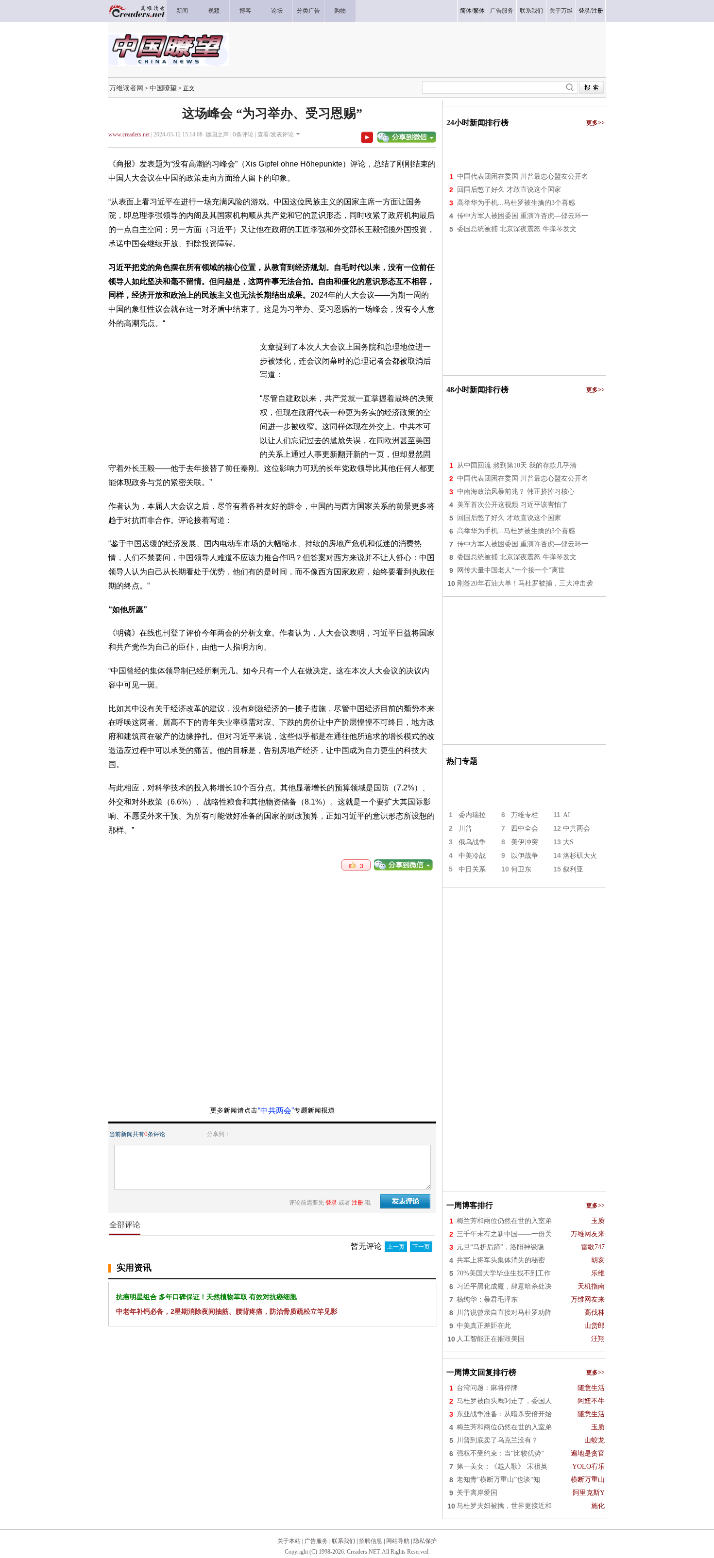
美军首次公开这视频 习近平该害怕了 (512, 504)
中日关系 (472, 869)
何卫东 (521, 869)
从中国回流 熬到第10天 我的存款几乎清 (517, 465)
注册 (597, 10)
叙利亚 (573, 869)
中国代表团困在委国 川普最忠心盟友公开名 (522, 176)
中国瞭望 (163, 88)
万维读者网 (126, 88)
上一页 (396, 1246)
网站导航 (397, 1541)
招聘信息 (370, 1541)
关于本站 (289, 1541)
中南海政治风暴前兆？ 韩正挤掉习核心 (516, 491)
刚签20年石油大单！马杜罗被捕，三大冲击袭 (525, 583)
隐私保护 (425, 1541)
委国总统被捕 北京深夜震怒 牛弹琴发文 (517, 229)
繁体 (479, 10)
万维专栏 (524, 815)
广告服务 (316, 1541)
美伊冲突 (524, 842)
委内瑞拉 (472, 815)
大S (568, 842)
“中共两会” (276, 1110)
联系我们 (343, 1541)
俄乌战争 (472, 842)
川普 (465, 828)
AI (566, 815)
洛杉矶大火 (580, 855)
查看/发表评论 (275, 134)
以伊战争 (524, 855)
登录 (584, 10)
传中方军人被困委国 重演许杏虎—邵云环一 (522, 215)
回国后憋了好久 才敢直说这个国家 (509, 189)
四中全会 (524, 828)
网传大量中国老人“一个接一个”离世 (511, 570)
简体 (466, 10)
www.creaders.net (129, 134)
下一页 (421, 1246)
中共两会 (576, 828)
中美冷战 (472, 855)
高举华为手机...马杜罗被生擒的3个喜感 (516, 202)
